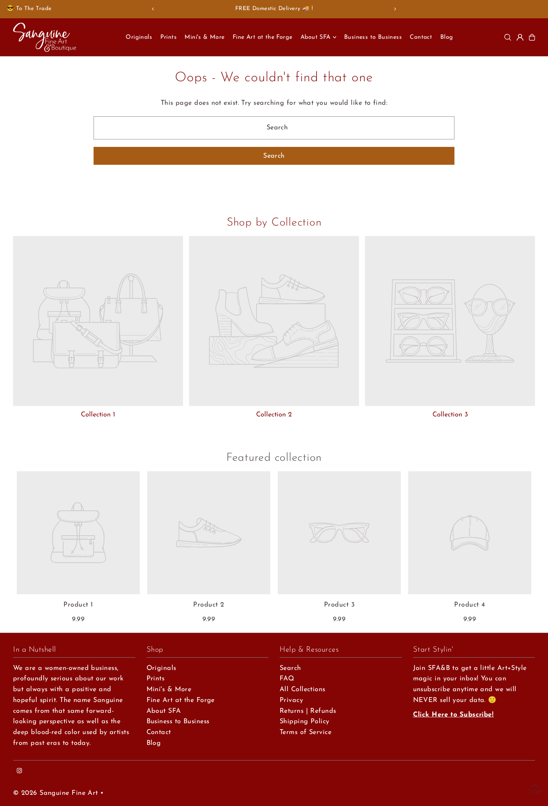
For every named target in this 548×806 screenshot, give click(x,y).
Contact (159, 732)
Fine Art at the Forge (181, 700)
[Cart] (532, 37)
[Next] (395, 9)
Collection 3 (450, 415)
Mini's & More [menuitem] (204, 37)
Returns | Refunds (308, 711)
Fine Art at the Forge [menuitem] (262, 37)
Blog (154, 743)
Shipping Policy (305, 721)
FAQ (287, 679)
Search (290, 668)
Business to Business (178, 721)
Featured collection (274, 458)
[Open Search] (507, 37)
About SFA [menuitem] (315, 37)
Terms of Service (305, 732)
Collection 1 (98, 415)
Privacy (291, 700)
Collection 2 (274, 415)
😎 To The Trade (29, 9)
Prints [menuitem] (168, 37)
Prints (156, 679)
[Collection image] (98, 321)
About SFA (164, 711)
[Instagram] (19, 771)
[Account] (520, 37)
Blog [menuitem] (446, 37)
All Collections (302, 689)
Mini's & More (169, 689)
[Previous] (153, 9)
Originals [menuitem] (139, 37)
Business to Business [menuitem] (373, 37)
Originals (161, 668)
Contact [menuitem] (421, 37)
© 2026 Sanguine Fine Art (55, 793)
